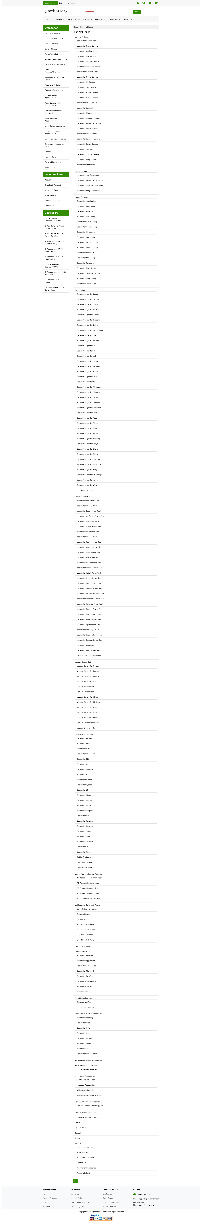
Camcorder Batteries (83, 171)
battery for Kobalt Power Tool (89, 573)
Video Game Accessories (85, 1076)
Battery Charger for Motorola (88, 392)
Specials (78, 1133)
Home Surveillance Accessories (87, 1102)
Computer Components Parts (54, 145)
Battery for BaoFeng (85, 1018)
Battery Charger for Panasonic (89, 408)
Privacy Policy (50, 195)
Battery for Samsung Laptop (88, 273)
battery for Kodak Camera (87, 92)
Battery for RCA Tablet (86, 976)
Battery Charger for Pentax (88, 413)
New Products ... (51, 157)
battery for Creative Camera (88, 67)
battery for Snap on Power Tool (89, 635)
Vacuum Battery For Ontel (87, 712)
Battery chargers (83, 914)
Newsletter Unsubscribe (86, 1168)
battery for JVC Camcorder (88, 175)
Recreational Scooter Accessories (53, 112)
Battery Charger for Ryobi (87, 433)
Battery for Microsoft (85, 253)
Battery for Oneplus (85, 811)
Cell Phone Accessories (84, 734)
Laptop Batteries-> (52, 44)
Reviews (78, 1138)
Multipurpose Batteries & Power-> (54, 78)
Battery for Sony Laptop (86, 278)
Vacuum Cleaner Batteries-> (56, 59)
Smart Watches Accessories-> (51, 119)
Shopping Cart (115, 19)
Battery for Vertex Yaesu (87, 1054)
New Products (80, 1128)
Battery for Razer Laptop (87, 268)
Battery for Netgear (85, 800)
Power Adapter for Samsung (88, 898)
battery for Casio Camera (87, 51)
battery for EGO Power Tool (88, 532)
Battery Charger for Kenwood (88, 366)
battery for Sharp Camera (87, 149)
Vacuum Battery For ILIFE (87, 692)
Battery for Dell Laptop (86, 216)
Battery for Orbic (83, 816)
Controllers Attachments (86, 1080)
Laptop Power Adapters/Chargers (88, 874)
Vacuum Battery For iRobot (87, 697)
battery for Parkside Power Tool (90, 604)
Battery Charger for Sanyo (87, 444)
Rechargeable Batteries (86, 929)
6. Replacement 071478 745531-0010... (54, 258)
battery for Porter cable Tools (89, 614)
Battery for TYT (83, 1049)
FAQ (44, 1202)
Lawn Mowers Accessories (55, 139)
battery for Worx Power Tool (88, 650)
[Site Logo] (62, 11)
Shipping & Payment (86, 19)
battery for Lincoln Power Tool (89, 578)
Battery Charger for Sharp (87, 454)
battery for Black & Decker (87, 506)
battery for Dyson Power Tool (89, 526)
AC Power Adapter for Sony (88, 893)
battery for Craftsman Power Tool (90, 516)
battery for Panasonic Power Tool (90, 599)
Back (75, 1181)
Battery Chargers (81, 290)
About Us (48, 180)
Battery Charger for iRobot (87, 351)
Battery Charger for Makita (87, 382)
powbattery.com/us (101, 1212)
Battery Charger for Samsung (88, 439)
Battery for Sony (83, 836)
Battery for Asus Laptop (86, 211)
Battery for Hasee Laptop (87, 227)
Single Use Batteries (85, 935)
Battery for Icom (83, 1033)
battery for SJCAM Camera (88, 154)
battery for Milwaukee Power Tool (90, 594)
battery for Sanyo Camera (87, 144)
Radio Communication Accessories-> (53, 104)
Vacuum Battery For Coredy (88, 666)
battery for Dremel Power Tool (89, 521)
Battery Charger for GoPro (87, 325)
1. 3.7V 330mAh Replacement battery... (54, 219)
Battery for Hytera (84, 1028)
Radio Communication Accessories (88, 1014)
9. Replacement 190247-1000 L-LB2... (54, 281)
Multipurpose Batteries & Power (87, 905)
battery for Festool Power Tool (89, 542)
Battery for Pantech (85, 821)
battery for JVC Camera (86, 87)
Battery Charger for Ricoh (87, 423)
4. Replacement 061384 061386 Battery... (54, 242)
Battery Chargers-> (52, 49)
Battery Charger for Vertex (87, 480)
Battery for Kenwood (85, 1038)
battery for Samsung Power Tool (90, 630)
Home (63, 3)
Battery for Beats (84, 1023)
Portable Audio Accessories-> (51, 96)
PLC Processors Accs (85, 924)
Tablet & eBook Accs (83, 952)
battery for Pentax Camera (87, 128)
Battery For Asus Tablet (86, 966)
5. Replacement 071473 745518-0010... (54, 250)
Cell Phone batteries (85, 862)
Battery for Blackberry (86, 754)
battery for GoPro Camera (87, 77)
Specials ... (49, 152)
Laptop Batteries (81, 197)
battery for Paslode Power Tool (89, 609)
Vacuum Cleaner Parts (86, 728)
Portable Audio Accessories (86, 998)
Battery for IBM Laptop (86, 237)
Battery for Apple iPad (86, 961)
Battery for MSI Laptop (86, 258)
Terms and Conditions (53, 200)
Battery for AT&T (83, 749)
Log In (72, 3)
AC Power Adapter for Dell (87, 888)
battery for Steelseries (86, 165)
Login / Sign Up (77, 1206)
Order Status (71, 19)
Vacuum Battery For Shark (87, 718)
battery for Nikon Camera (87, 113)
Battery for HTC (83, 774)
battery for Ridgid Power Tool (89, 619)
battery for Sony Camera (87, 159)
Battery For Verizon (84, 986)
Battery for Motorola (85, 795)
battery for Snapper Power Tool (89, 640)
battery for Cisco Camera (87, 56)
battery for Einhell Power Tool (89, 537)
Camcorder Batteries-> (54, 39)
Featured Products (50, 1198)
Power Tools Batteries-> (54, 54)
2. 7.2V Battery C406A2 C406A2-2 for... (54, 227)
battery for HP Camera (86, 82)
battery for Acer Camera (87, 41)
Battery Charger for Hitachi (88, 340)
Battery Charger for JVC (86, 356)
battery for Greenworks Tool (88, 552)
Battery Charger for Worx (87, 485)
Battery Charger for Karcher (88, 361)
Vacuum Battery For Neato (87, 707)
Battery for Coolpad (85, 764)
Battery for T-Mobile (85, 842)
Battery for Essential (85, 769)
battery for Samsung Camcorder (90, 185)
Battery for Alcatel (84, 738)
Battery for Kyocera (85, 785)
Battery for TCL (83, 847)
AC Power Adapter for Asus (88, 883)
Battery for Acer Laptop (86, 201)
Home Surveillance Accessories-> (52, 132)
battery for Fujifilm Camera (87, 72)
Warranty (46, 1206)
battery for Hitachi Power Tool (89, 563)
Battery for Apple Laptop (87, 206)
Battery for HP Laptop (86, 232)
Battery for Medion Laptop (87, 247)
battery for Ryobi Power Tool (88, 624)
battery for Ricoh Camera (87, 134)
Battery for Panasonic (85, 263)
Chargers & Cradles (84, 867)
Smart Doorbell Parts (85, 940)
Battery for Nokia (84, 805)
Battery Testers (83, 919)
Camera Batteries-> (52, 33)
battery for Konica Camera (87, 98)
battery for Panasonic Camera (89, 123)
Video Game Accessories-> (55, 126)
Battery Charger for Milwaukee (89, 387)
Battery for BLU (83, 759)
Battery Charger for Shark (87, 449)
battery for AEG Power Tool (88, 501)
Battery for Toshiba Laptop (88, 284)
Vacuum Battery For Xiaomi (88, 723)
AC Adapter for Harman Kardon (89, 878)
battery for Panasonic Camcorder (90, 180)
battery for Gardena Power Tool (89, 547)
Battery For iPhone (84, 780)
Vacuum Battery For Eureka (88, 676)
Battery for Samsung (85, 826)
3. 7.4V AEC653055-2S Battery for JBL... (54, 235)
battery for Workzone (85, 645)
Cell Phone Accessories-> (55, 64)
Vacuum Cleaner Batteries (85, 662)
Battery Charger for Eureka (88, 309)
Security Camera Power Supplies (90, 1106)
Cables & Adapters (84, 857)
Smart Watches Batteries (87, 1069)
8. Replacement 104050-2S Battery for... (55, 273)
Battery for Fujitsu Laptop (87, 222)
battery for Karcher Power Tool (89, 568)
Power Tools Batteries (83, 497)
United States (49, 3)
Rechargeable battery (85, 1007)
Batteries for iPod (84, 1002)
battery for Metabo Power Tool (89, 588)
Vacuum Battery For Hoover (88, 687)
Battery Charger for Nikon (87, 397)
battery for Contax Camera (88, 61)
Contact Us (127, 19)
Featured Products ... (53, 162)
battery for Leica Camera (87, 103)
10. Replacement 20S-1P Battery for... (54, 288)
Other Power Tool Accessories (89, 655)
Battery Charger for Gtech (87, 335)
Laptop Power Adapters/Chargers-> (53, 70)
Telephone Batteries (53, 85)
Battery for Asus (83, 743)
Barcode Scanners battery (87, 909)
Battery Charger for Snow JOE (89, 464)
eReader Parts (82, 992)
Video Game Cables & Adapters (89, 1095)
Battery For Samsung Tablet (88, 981)
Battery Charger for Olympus (88, 402)
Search (136, 12)
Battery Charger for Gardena (88, 320)
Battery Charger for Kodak (87, 371)
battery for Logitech (85, 108)
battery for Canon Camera (87, 46)
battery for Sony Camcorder (88, 191)
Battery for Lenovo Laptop (87, 242)
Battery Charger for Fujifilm (88, 315)
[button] (198, 1214)
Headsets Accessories (86, 1085)
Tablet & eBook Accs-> (54, 90)
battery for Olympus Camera (88, 118)
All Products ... (50, 167)
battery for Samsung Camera (88, 139)
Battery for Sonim (84, 831)
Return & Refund (101, 19)
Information (58, 19)
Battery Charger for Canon (87, 294)
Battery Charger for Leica (87, 377)
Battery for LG (82, 790)
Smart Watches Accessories (86, 1065)
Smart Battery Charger (86, 490)
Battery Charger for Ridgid (87, 428)
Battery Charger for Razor (87, 418)
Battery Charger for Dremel (88, 299)
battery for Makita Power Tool (89, 583)
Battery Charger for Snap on (88, 459)
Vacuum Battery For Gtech (87, 681)
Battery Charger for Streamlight (89, 475)
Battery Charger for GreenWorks (90, 330)
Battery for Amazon (85, 955)
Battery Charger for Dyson (87, 304)
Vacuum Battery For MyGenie (88, 702)
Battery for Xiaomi (84, 852)
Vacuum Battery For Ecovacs (88, 671)
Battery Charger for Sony (87, 470)
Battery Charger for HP (86, 346)
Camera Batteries (82, 37)
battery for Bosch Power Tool (89, 511)
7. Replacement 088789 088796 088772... (54, 265)
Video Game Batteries (85, 1090)
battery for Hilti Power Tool (88, 557)
